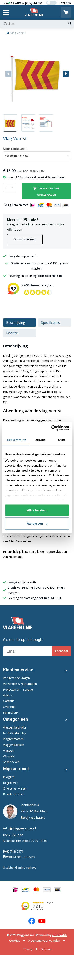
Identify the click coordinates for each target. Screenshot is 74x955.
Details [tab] (40, 439)
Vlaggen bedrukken (15, 727)
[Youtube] (42, 921)
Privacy (27, 949)
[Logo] (34, 12)
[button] (66, 74)
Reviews (12, 333)
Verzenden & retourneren (20, 684)
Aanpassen (35, 523)
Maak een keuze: (15, 149)
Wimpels (8, 756)
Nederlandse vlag (14, 733)
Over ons (9, 707)
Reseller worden (13, 794)
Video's (8, 695)
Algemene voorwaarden (44, 940)
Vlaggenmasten (13, 739)
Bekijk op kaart (33, 817)
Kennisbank (10, 712)
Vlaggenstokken (13, 745)
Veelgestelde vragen (16, 678)
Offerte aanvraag (25, 239)
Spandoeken (11, 762)
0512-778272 (13, 835)
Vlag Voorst (18, 33)
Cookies (14, 940)
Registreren (10, 783)
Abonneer (61, 651)
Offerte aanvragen (15, 788)
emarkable (59, 935)
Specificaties (50, 322)
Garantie (8, 701)
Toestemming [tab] (15, 439)
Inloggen (9, 777)
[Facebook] (31, 921)
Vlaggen (8, 750)
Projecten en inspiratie (18, 689)
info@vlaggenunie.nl (19, 828)
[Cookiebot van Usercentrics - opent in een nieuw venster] (52, 428)
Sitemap (45, 949)
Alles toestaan (37, 510)
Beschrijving (15, 322)
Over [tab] (61, 439)
